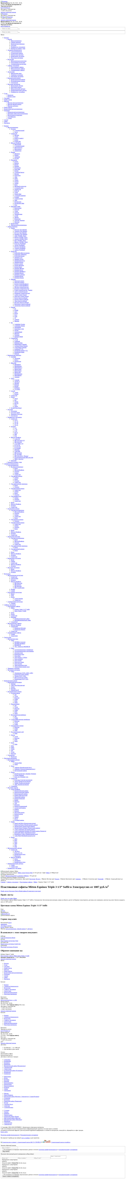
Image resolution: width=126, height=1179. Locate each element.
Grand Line (14, 133)
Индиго (38, 879)
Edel (15, 846)
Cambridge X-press (19, 324)
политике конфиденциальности (48, 1149)
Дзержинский (8, 1067)
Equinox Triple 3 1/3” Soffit (22, 609)
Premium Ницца (19, 273)
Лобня (6, 1089)
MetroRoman (18, 366)
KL (15, 308)
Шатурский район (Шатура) (12, 1118)
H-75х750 (17, 445)
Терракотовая (18, 214)
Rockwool (14, 756)
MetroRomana (18, 374)
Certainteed (14, 786)
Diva (15, 405)
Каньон (16, 815)
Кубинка (6, 1087)
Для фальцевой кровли (17, 488)
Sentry (16, 764)
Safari (16, 178)
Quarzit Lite (17, 189)
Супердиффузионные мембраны (20, 719)
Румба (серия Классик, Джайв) (23, 290)
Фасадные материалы (14, 84)
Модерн (16, 135)
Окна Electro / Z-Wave (20, 657)
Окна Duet (17, 656)
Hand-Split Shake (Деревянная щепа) (24, 832)
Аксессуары (11, 72)
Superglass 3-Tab (19, 329)
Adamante (17, 157)
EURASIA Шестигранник (22, 253)
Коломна (6, 1079)
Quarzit (16, 181)
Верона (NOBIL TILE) (20, 237)
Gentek (13, 634)
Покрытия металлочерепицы (16, 112)
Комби (16, 800)
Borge (16, 468)
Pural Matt (17, 169)
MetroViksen (17, 370)
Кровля (10, 39)
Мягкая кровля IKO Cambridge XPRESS (17, 876)
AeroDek (13, 357)
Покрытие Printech (19, 629)
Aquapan (16, 377)
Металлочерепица (16, 41)
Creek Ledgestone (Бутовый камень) (24, 829)
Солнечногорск (8, 1107)
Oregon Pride (18, 763)
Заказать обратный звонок (8, 12)
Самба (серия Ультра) (20, 295)
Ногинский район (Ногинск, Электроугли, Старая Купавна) (21, 1096)
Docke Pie (14, 251)
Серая (16, 211)
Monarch (16, 333)
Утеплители (14, 82)
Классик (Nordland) (20, 243)
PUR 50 (16, 191)
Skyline (16, 330)
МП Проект (17, 584)
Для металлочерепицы (17, 510)
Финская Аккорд (19, 282)
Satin (15, 200)
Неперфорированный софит (22, 620)
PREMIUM (17, 645)
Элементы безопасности (15, 50)
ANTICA (17, 381)
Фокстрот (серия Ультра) (21, 296)
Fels (15, 845)
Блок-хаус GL (18, 853)
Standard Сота (18, 257)
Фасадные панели (16, 87)
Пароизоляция (15, 704)
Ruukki (13, 152)
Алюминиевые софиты (18, 70)
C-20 (15, 429)
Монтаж (6, 101)
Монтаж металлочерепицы (15, 103)
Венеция (16, 804)
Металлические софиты (18, 68)
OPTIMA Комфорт (19, 643)
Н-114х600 (17, 448)
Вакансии (10, 95)
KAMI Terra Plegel (16, 408)
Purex (16, 184)
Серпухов (7, 1106)
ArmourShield (18, 332)
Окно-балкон (18, 663)
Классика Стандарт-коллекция (23, 780)
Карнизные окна (19, 654)
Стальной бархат (19, 172)
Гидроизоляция (15, 693)
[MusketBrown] (5, 914)
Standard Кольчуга (19, 260)
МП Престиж (18, 583)
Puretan (16, 171)
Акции (6, 120)
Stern (15, 839)
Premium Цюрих (19, 277)
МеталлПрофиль (19, 470)
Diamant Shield (18, 336)
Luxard (13, 391)
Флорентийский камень (21, 791)
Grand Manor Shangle (20, 347)
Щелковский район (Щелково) (13, 1119)
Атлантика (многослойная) (22, 305)
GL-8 (15, 420)
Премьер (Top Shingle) (20, 234)
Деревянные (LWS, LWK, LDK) (23, 673)
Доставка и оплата (6, 925)
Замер (6, 121)
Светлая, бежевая (19, 220)
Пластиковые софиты (17, 67)
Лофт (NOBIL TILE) (20, 236)
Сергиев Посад (8, 1104)
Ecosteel (16, 197)
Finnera (16, 155)
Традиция (17, 358)
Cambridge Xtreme (19, 326)
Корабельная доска (19, 854)
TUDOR (16, 380)
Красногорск (8, 1084)
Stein (15, 843)
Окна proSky (18, 660)
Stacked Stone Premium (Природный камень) (27, 828)
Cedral (13, 865)
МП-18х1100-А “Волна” (21, 456)
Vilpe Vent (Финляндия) (18, 685)
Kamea (16, 140)
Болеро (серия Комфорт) (21, 284)
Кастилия (32, 879)
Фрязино (6, 1113)
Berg (15, 840)
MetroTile (13, 363)
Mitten (12, 608)
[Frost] (3, 910)
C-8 (15, 428)
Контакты (7, 123)
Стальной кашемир (20, 195)
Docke (13, 597)
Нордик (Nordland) (19, 246)
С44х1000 (17, 451)
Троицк (6, 1112)
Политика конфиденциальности (10, 1135)
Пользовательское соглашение (29, 1135)
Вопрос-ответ (12, 96)
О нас (5, 93)
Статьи (10, 118)
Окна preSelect (18, 659)
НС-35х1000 (18, 454)
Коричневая (17, 208)
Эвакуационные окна (20, 665)
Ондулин (13, 45)
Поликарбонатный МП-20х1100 (23, 457)
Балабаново (7, 1061)
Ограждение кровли (17, 53)
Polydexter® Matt (19, 203)
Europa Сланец (18, 264)
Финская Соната (19, 281)
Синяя (16, 215)
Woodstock (17, 860)
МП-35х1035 (18, 453)
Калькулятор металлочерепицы (13, 109)
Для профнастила (16, 496)
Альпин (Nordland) (19, 248)
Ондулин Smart (15, 412)
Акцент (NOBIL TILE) (21, 239)
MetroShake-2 (18, 367)
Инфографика (23, 891)
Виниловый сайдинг (17, 85)
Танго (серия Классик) (21, 291)
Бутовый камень (19, 820)
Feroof (13, 397)
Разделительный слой (17, 732)
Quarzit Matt (17, 194)
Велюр (16, 164)
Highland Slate (18, 343)
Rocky (16, 313)
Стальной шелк (18, 188)
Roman (16, 394)
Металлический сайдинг (18, 89)
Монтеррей (17, 144)
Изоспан (16, 698)
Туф (15, 803)
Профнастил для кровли (18, 47)
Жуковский (7, 1072)
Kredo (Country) (18, 138)
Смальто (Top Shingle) (20, 231)
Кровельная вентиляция (18, 79)
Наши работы (8, 107)
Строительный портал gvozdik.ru (60, 1142)
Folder (16, 699)
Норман (16, 166)
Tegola (13, 228)
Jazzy (15, 312)
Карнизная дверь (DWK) (21, 674)
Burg (15, 842)
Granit (16, 192)
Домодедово (7, 1069)
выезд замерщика (6, 923)
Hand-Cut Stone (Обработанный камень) (26, 825)
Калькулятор (14, 223)
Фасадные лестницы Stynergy (9, 947)
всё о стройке (26, 1138)
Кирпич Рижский (19, 798)
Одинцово (7, 1098)
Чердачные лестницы (17, 76)
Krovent (13, 688)
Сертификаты (12, 116)
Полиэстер (17, 167)
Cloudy (16, 180)
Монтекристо (18, 147)
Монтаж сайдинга (13, 106)
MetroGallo (17, 372)
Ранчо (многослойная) (20, 298)
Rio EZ (16, 403)
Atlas (15, 177)
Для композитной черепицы (19, 484)
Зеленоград (7, 1073)
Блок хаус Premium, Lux (21, 777)
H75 (15, 436)
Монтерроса (18, 149)
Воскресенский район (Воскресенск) (15, 1066)
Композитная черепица (18, 44)
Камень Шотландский (20, 795)
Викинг (16, 163)
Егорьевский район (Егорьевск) (13, 1070)
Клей (12, 742)
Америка (78, 879)
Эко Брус (17, 851)
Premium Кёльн (18, 276)
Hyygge (16, 158)
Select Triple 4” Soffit (20, 611)
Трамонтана (17, 150)
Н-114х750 (17, 446)
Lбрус (16, 859)
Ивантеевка (7, 1076)
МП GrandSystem (19, 587)
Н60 (15, 434)
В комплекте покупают (34, 891)
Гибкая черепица (16, 42)
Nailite (13, 822)
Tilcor (12, 378)
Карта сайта (4, 1132)
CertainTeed (14, 338)
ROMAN (17, 388)
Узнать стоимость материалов (10, 1176)
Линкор (13, 603)
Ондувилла (14, 415)
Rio (15, 400)
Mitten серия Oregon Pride (25, 872)
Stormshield (17, 327)
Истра (6, 1078)
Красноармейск (8, 1083)
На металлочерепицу (17, 467)
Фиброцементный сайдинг (19, 90)
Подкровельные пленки (18, 81)
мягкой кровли (21, 929)
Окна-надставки (19, 662)
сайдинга (30, 929)
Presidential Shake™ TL (21, 350)
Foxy (15, 315)
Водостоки (11, 59)
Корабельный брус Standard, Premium (25, 773)
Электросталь (8, 1122)
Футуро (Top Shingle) (20, 233)
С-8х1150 (17, 439)
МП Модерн (18, 586)
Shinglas (13, 279)
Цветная (16, 222)
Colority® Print (18, 198)
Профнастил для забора (18, 92)
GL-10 (16, 422)
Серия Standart (18, 598)
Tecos (12, 612)
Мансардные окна (16, 73)
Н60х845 (17, 450)
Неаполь (16, 801)
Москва (6, 1093)
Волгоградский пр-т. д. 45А (9, 1000)
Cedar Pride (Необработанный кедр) (24, 835)
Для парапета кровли (17, 519)
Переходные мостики (17, 54)
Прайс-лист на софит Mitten (9, 898)
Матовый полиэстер (20, 186)
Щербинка (7, 1121)
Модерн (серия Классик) (21, 287)
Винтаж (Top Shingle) (20, 229)
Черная (16, 217)
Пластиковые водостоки (18, 62)
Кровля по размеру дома (18, 48)
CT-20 (16, 339)
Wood (16, 398)
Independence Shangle (20, 344)
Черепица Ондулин (16, 414)
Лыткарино (7, 1090)
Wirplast (13, 684)
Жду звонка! (6, 1151)
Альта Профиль (15, 789)
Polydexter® (17, 202)
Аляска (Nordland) (19, 250)
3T (15, 318)
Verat (12, 595)
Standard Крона (18, 262)
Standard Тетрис (19, 259)
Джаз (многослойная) (20, 301)
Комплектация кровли (14, 78)
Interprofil (13, 460)
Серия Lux (17, 600)
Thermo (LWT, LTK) (20, 676)
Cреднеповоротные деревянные (23, 649)
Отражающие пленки (17, 725)
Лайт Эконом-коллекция (21, 784)
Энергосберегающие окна (22, 667)
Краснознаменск (9, 1086)
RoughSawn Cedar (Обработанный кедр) (26, 834)
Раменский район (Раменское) (13, 1101)
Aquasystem (14, 636)
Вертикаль (17, 856)
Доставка (7, 98)
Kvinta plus (17, 141)
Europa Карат (18, 267)
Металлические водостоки (18, 61)
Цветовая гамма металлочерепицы (18, 113)
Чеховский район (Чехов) (11, 1116)
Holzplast (13, 617)
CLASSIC (17, 389)
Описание (12, 891)
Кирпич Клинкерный (20, 806)
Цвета (17, 891)
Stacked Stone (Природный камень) (24, 826)
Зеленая (16, 212)
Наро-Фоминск (8, 1095)
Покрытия (14, 160)
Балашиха (7, 1063)
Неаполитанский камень (21, 792)
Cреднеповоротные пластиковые (24, 651)
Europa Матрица (19, 265)
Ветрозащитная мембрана (18, 715)
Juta (15, 694)
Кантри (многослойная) (21, 299)
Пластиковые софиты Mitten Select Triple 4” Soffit (15, 956)
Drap (15, 205)
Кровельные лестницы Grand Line (11, 944)
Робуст (16, 360)
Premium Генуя (18, 270)
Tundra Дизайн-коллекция (21, 783)
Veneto (16, 401)
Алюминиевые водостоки (18, 64)
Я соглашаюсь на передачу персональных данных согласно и (40, 1149)
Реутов (6, 1102)
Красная (16, 209)
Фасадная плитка (19, 812)
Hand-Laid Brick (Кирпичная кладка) (25, 823)
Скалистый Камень (20, 808)
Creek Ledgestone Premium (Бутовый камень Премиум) (30, 831)
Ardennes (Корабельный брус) (23, 767)
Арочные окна (18, 653)
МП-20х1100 (18, 442)
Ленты (13, 735)
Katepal (13, 307)
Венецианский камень (21, 794)
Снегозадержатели (16, 51)
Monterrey (17, 153)
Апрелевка (7, 1059)
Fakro (12, 648)
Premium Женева (19, 268)
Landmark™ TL (18, 349)
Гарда (16, 132)
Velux (12, 640)
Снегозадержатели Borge (8, 937)
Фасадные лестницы (17, 58)
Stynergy (13, 129)
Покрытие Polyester (20, 628)
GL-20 (16, 423)
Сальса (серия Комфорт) (21, 285)
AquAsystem (14, 578)
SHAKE (16, 383)
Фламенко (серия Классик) (22, 293)
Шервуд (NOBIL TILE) (21, 242)
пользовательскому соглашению (68, 1149)
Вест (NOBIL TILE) (20, 240)
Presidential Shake (19, 352)
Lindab (13, 591)
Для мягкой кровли (16, 476)
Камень (16, 809)
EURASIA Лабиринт (20, 254)
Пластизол (17, 175)
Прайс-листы (8, 99)
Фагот (16, 818)
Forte (15, 316)
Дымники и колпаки (17, 75)
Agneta (16, 183)
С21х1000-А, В (18, 443)
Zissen (16, 406)
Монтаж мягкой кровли (14, 104)
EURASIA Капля (19, 256)
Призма (16, 174)
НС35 (16, 432)
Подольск (7, 1099)
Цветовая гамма (15, 206)
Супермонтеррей (19, 130)
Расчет (3, 927)
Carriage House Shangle (21, 346)
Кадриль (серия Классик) (21, 288)
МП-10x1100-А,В (19, 440)
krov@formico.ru (5, 7)
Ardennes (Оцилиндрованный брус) (24, 769)
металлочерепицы (11, 929)
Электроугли (8, 1124)
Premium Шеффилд (19, 271)
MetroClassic (18, 369)
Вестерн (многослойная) (21, 302)
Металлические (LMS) (21, 677)
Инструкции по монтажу (15, 115)
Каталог (6, 37)
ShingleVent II (15, 690)
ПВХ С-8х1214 (18, 459)
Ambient (16, 319)
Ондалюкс (14, 411)
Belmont (16, 353)
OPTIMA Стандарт (19, 642)
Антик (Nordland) (19, 245)
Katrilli (16, 310)
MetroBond (17, 364)
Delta (15, 701)
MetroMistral (17, 375)
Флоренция (17, 361)
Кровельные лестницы (17, 56)
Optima (16, 473)
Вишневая (17, 219)
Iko (12, 322)
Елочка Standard (19, 775)
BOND (16, 386)
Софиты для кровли (13, 65)
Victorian (16, 335)
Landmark (17, 341)
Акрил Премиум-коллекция (22, 781)
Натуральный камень (20, 770)
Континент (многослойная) (22, 304)
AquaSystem (14, 626)
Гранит (16, 817)
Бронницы (7, 1064)
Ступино (6, 1110)
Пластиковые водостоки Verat (9, 941)
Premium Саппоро (19, 274)
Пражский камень (19, 797)
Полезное (7, 110)
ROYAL (16, 384)
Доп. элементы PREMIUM (22, 646)
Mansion (16, 321)
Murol (12, 594)
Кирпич (16, 811)
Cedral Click (14, 866)
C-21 (15, 431)
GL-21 (16, 425)
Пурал (16, 161)
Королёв (6, 1081)
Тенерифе (100, 879)
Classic (16, 136)
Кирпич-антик (18, 814)
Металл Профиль (16, 143)
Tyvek (16, 696)
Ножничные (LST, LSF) (21, 679)
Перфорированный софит (21, 618)
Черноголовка (8, 1115)
